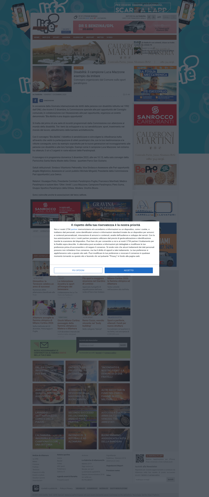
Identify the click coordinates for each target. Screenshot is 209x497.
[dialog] (104, 248)
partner (74, 229)
